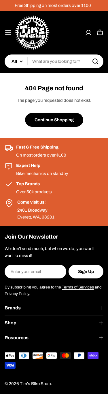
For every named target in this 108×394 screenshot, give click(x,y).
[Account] (88, 32)
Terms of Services (78, 287)
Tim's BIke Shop (35, 383)
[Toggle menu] (8, 32)
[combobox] (54, 61)
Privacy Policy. (17, 294)
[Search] (95, 61)
